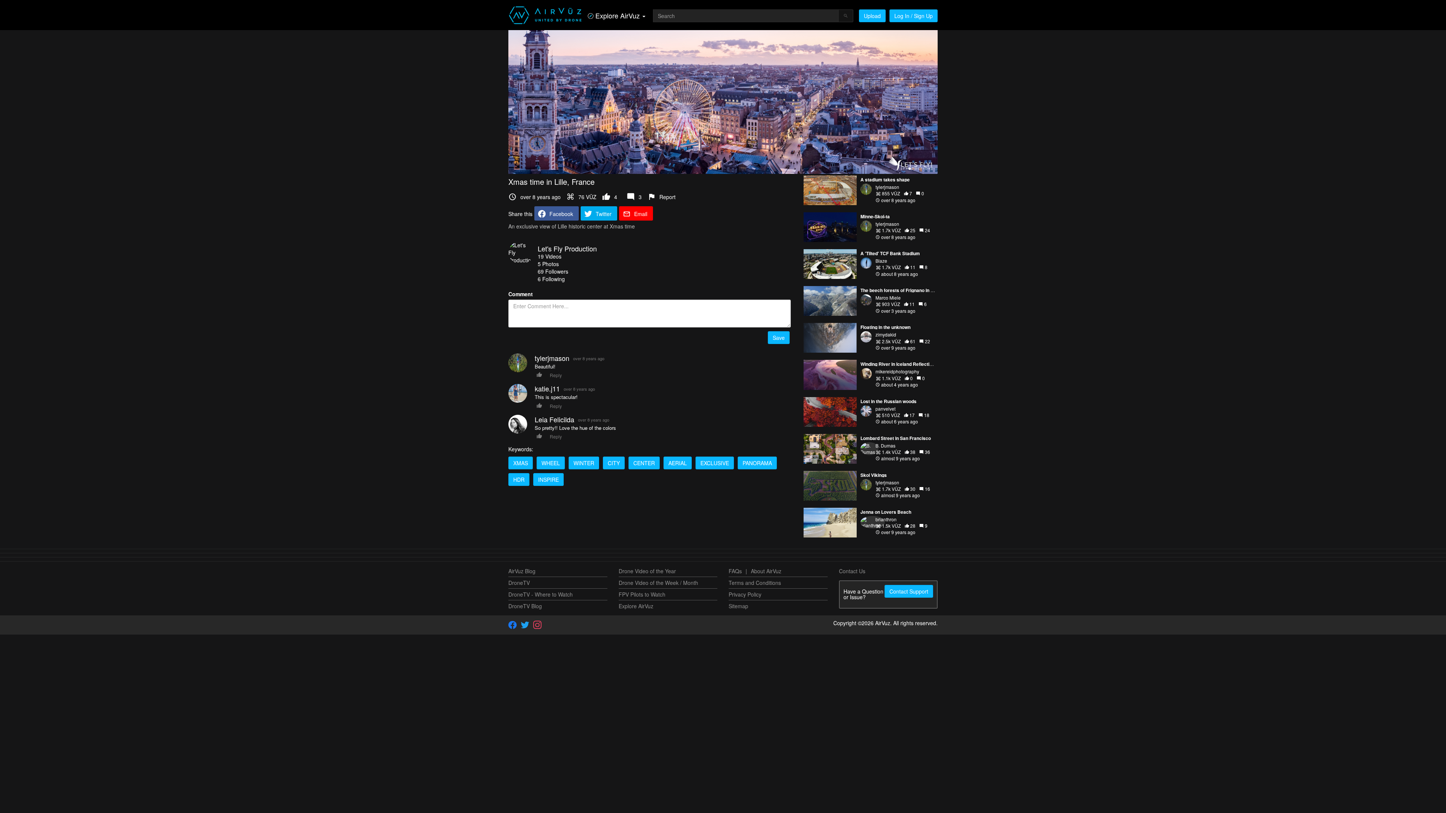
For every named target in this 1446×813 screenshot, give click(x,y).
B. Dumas (885, 445)
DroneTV (519, 582)
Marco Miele (888, 297)
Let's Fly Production (567, 248)
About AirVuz (766, 571)
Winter (584, 463)
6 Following (551, 279)
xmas (520, 463)
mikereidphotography (897, 371)
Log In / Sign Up (913, 16)
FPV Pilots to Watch (642, 594)
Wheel (550, 463)
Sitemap (738, 606)
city (614, 463)
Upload (872, 16)
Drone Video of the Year (647, 571)
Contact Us (852, 571)
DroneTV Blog (525, 606)
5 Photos (548, 264)
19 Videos (549, 256)
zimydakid (886, 334)
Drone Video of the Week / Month (658, 582)
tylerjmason (887, 187)
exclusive (714, 463)
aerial (677, 463)
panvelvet (885, 408)
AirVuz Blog (521, 571)
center (644, 463)
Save (779, 337)
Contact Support (908, 591)
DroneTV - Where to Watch (540, 594)
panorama (757, 463)
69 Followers (553, 271)
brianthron (886, 519)
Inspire (548, 479)
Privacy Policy (745, 594)
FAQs (735, 571)
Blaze (881, 260)
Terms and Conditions (755, 582)
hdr (519, 479)
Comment (520, 294)
